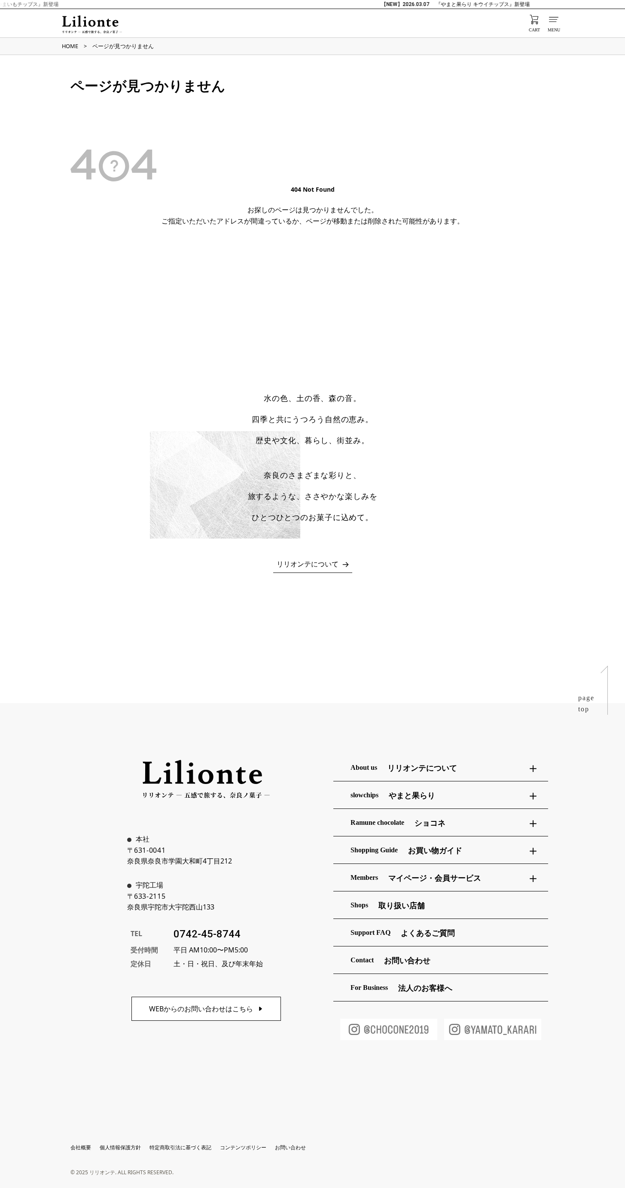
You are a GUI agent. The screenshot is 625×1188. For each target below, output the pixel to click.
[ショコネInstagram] (388, 1029)
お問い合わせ (290, 1147)
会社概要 (80, 1147)
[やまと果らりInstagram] (492, 1029)
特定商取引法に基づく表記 (180, 1147)
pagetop (586, 703)
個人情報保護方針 (120, 1147)
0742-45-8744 (207, 934)
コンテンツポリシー (243, 1147)
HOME (70, 46)
